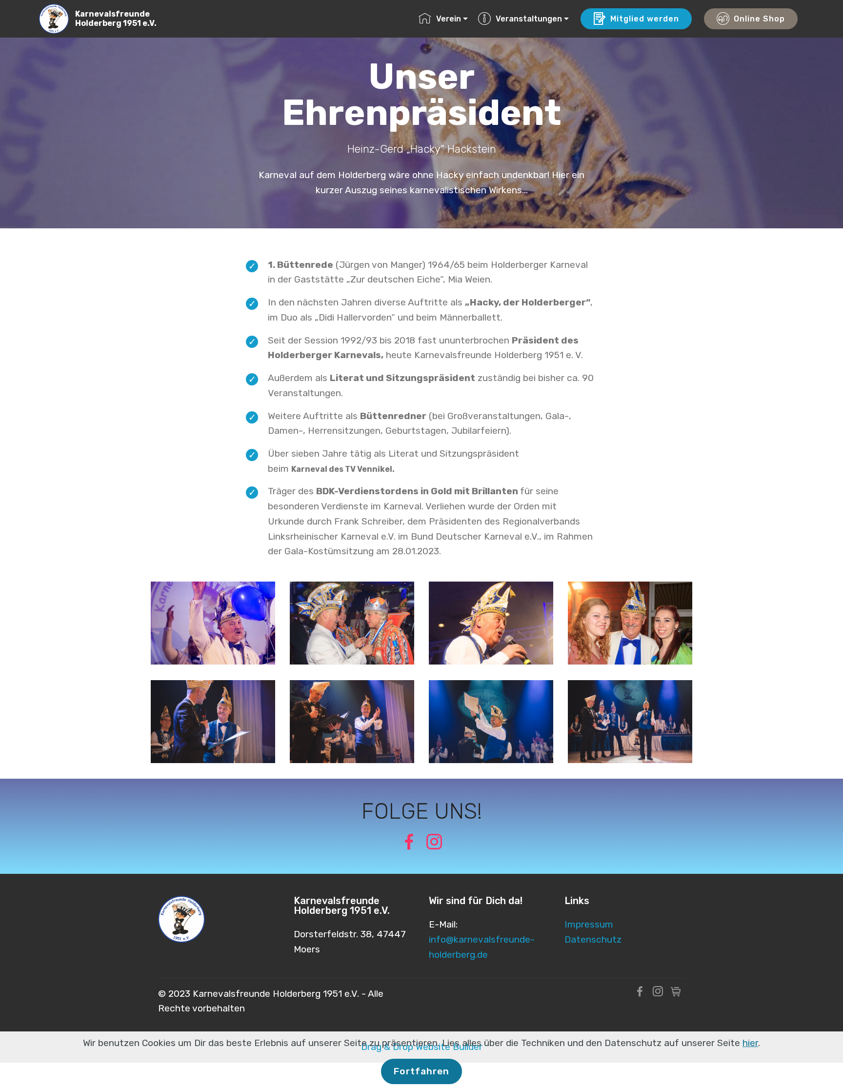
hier (750, 1043)
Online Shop (759, 18)
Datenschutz (593, 939)
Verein (448, 18)
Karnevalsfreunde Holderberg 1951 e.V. (116, 18)
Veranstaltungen (529, 18)
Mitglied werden (644, 18)
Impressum (588, 924)
